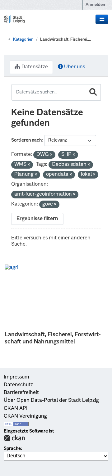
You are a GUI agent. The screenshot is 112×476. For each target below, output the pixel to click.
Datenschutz (18, 385)
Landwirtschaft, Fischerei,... (65, 40)
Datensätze (34, 67)
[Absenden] (93, 92)
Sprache (12, 449)
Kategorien (23, 40)
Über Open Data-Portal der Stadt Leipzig (51, 400)
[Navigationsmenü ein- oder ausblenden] (102, 19)
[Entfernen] (51, 155)
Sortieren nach (26, 140)
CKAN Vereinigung (25, 416)
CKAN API (15, 408)
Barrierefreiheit (21, 392)
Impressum (16, 377)
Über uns (74, 67)
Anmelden (95, 5)
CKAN (14, 438)
